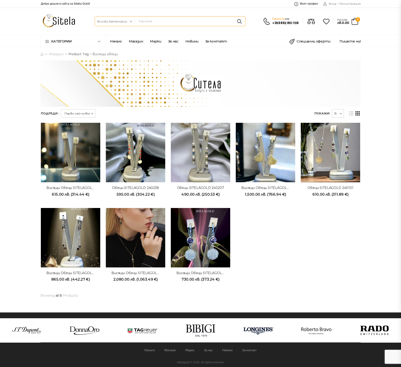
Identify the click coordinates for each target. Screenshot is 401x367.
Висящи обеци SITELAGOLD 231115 (75, 273)
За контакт (216, 41)
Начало (116, 41)
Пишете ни (278, 19)
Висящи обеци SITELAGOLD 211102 (206, 273)
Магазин (136, 41)
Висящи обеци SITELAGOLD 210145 (271, 188)
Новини (191, 41)
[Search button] (239, 21)
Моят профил (309, 4)
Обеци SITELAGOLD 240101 (330, 188)
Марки (155, 41)
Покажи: (322, 113)
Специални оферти (313, 41)
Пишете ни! (350, 41)
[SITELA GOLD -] (58, 21)
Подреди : (50, 113)
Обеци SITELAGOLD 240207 (200, 188)
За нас (173, 41)
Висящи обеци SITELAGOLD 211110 (140, 273)
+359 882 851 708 (285, 23)
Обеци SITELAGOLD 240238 (135, 188)
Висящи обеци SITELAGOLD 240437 (77, 188)
